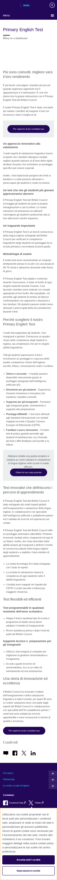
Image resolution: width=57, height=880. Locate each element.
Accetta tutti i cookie (29, 859)
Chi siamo (8, 773)
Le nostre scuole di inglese (16, 785)
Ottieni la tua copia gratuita (28, 472)
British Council (11, 5)
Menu (6, 15)
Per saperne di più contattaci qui (28, 129)
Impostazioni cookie (28, 870)
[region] (28, 844)
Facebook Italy (16, 803)
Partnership (8, 779)
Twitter (38, 803)
